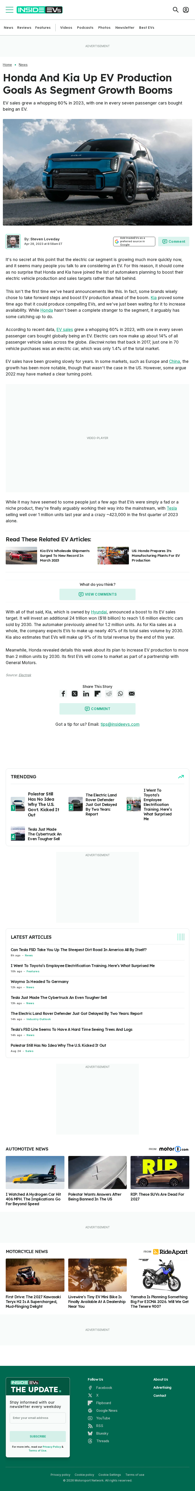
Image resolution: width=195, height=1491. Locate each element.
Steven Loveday (45, 239)
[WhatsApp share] (120, 693)
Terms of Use (37, 1450)
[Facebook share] (63, 693)
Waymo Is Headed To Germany (39, 981)
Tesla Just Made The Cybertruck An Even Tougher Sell (59, 997)
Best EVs (146, 27)
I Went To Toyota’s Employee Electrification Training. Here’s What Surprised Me (83, 965)
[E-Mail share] (132, 693)
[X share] (75, 693)
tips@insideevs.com (120, 724)
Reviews (24, 27)
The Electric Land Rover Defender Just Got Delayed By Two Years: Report (76, 1013)
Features (43, 27)
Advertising (162, 1387)
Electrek (25, 675)
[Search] (176, 10)
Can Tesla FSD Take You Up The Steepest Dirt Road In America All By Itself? (78, 949)
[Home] (40, 9)
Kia (154, 297)
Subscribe (38, 1436)
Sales (29, 1051)
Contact (159, 1395)
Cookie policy (84, 1474)
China (174, 361)
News (8, 27)
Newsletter (124, 27)
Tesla (172, 508)
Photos (104, 27)
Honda (46, 310)
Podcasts (85, 27)
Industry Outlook (39, 1019)
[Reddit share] (109, 693)
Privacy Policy (52, 1446)
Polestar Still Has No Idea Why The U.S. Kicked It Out (58, 1045)
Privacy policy (60, 1474)
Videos (66, 27)
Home (7, 65)
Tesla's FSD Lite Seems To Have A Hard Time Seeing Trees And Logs (71, 1029)
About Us (160, 1379)
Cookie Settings (109, 1474)
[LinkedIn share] (86, 693)
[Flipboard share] (97, 693)
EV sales (65, 329)
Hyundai (99, 612)
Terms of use (134, 1474)
